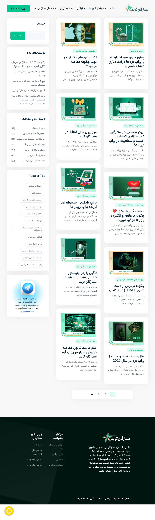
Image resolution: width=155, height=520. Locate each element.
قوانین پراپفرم (35, 237)
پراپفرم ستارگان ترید (32, 251)
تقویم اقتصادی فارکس (34, 133)
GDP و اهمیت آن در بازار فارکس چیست (29, 73)
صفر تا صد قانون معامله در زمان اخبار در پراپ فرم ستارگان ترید (79, 352)
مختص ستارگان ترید (86, 125)
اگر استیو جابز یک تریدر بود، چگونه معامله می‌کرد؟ (80, 62)
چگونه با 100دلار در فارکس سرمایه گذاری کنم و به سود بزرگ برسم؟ (28, 64)
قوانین (79, 8)
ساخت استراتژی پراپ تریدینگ (31, 229)
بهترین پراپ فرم (34, 206)
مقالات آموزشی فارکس (85, 50)
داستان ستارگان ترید (43, 8)
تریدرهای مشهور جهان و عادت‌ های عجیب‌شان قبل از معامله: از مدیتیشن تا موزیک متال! (28, 99)
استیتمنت (37, 193)
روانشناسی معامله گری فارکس (130, 204)
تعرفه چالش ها (96, 8)
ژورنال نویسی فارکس (31, 264)
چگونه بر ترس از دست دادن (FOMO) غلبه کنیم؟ (127, 288)
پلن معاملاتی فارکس (32, 257)
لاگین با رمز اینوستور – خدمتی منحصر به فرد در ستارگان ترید (80, 277)
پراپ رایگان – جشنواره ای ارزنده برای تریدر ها (79, 204)
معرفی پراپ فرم (136, 349)
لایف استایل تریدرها (35, 144)
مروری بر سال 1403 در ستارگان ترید (81, 134)
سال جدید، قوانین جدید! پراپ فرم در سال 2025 (127, 358)
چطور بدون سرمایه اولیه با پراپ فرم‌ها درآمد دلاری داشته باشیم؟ (127, 62)
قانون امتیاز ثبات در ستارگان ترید (28, 90)
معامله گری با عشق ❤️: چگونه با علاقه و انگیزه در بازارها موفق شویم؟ (127, 216)
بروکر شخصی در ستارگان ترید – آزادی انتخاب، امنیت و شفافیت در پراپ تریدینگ (127, 139)
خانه (112, 8)
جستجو (40, 24)
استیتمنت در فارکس (32, 200)
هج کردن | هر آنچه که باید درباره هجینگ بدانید (29, 83)
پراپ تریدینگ (137, 50)
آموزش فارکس (35, 186)
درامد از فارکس (34, 220)
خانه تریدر (65, 8)
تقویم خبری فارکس (33, 213)
